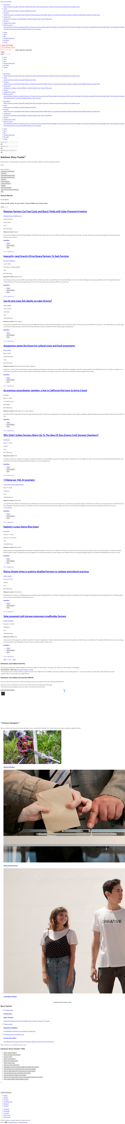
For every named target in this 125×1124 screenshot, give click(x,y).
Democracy (11, 15)
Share (8, 243)
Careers (78, 7)
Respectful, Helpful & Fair (25, 7)
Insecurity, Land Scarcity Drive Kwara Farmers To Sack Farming (36, 256)
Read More (6, 240)
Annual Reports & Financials (68, 7)
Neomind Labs (24, 1122)
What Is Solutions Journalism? (11, 7)
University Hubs (96, 15)
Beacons (50, 15)
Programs (6, 13)
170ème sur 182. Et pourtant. (19, 480)
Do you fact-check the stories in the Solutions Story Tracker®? (17, 1073)
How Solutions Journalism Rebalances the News (23, 11)
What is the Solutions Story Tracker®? (12, 1054)
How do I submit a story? (9, 1063)
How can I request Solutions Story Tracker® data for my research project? (19, 1071)
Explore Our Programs (30, 27)
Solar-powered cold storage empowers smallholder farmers (34, 616)
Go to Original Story (8, 252)
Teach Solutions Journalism (117, 27)
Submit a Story (13, 669)
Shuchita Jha (6, 440)
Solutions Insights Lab (9, 38)
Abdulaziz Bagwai (8, 216)
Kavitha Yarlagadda (8, 621)
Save (8, 247)
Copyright (6, 1113)
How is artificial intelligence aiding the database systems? (16, 1079)
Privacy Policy (6, 1117)
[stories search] (62, 165)
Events (38, 19)
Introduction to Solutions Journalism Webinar (15, 19)
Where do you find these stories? (11, 1061)
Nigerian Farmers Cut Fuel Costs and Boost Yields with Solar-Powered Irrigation (45, 211)
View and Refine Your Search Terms (36, 203)
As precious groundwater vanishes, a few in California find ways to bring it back (45, 390)
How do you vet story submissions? (11, 1065)
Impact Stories (7, 11)
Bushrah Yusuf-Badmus (9, 261)
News (4, 34)
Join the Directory (61, 27)
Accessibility (6, 1111)
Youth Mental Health (19, 15)
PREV (4, 660)
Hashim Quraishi (7, 576)
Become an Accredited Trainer (102, 27)
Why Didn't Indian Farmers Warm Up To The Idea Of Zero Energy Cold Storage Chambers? (51, 435)
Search (2, 142)
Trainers (42, 19)
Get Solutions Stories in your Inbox (12, 29)
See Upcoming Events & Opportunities (47, 27)
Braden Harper (7, 350)
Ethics (34, 7)
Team (37, 7)
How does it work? (8, 1057)
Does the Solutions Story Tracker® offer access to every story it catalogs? (19, 1069)
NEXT (14, 660)
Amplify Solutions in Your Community (31, 29)
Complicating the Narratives (60, 15)
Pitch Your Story (71, 27)
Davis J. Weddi (7, 306)
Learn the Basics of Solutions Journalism (13, 27)
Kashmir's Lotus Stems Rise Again (21, 527)
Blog (4, 36)
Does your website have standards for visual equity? (15, 1075)
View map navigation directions (7, 690)
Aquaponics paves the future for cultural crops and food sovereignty (39, 346)
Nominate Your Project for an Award (84, 27)
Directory (5, 21)
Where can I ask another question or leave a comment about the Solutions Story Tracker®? (23, 1077)
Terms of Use (6, 1115)
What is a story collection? (9, 1059)
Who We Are (6, 5)
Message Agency (13, 1122)
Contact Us (6, 1109)
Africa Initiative (44, 15)
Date (2, 191)
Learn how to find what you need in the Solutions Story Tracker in (20, 1021)
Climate (5, 15)
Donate (5, 42)
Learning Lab (6, 17)
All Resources (48, 19)
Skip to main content (6, 2)
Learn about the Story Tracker (25, 670)
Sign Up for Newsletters (6, 1092)
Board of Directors (44, 7)
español (40, 1021)
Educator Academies (72, 15)
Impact (5, 9)
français (47, 1021)
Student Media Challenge (85, 15)
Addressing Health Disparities (32, 15)
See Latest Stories (5, 669)
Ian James (6, 395)
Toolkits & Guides (31, 19)
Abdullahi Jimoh (17, 216)
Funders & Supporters (55, 7)
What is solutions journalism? (10, 1052)
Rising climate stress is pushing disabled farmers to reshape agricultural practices (46, 572)
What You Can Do (8, 25)
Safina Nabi (6, 531)
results (12, 203)
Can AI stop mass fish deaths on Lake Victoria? (27, 301)
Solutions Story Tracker (9, 23)
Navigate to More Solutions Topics (62, 1002)
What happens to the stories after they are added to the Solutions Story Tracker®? (21, 1067)
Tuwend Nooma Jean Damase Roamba (13, 485)
